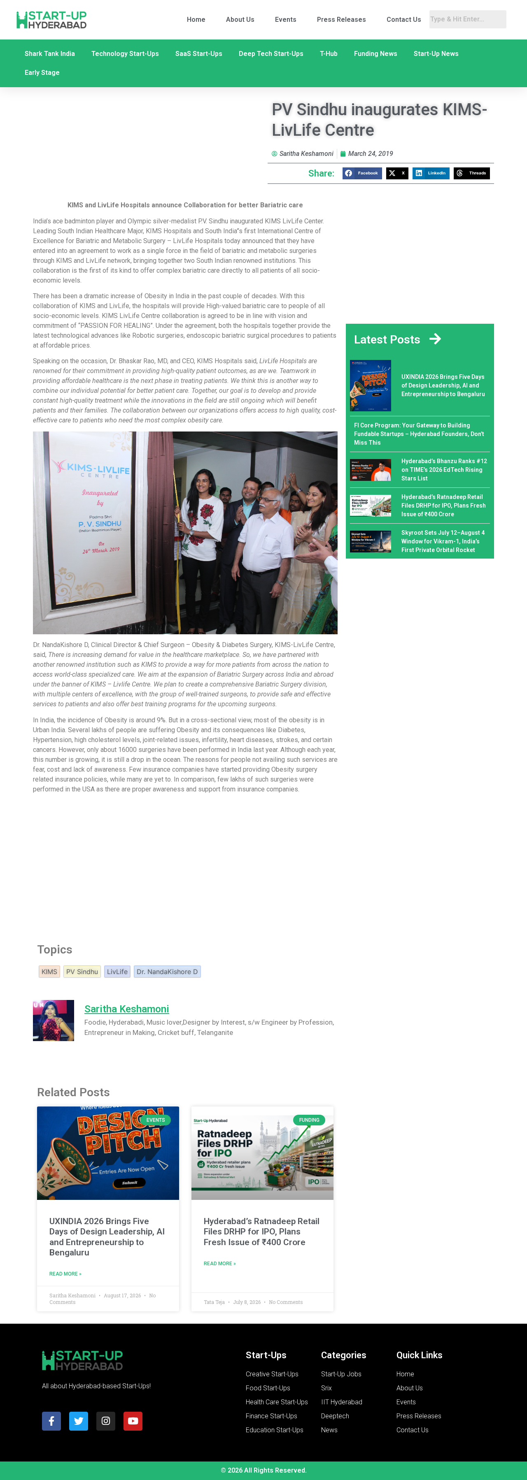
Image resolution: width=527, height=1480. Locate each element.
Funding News (375, 54)
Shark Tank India (50, 54)
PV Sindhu (82, 971)
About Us (240, 19)
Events (285, 19)
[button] (362, 173)
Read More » (65, 1274)
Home (196, 19)
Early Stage (42, 73)
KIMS (49, 971)
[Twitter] (78, 1421)
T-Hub (329, 54)
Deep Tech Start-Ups (271, 54)
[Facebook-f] (51, 1421)
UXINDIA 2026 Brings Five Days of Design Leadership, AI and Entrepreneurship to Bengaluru (107, 1236)
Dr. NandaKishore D (167, 971)
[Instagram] (105, 1421)
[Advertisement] (185, 865)
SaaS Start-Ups (198, 54)
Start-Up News (436, 54)
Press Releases (341, 19)
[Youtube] (133, 1421)
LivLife (117, 971)
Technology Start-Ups (125, 54)
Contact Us (404, 19)
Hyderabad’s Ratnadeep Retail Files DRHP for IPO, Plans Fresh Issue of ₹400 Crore (261, 1231)
